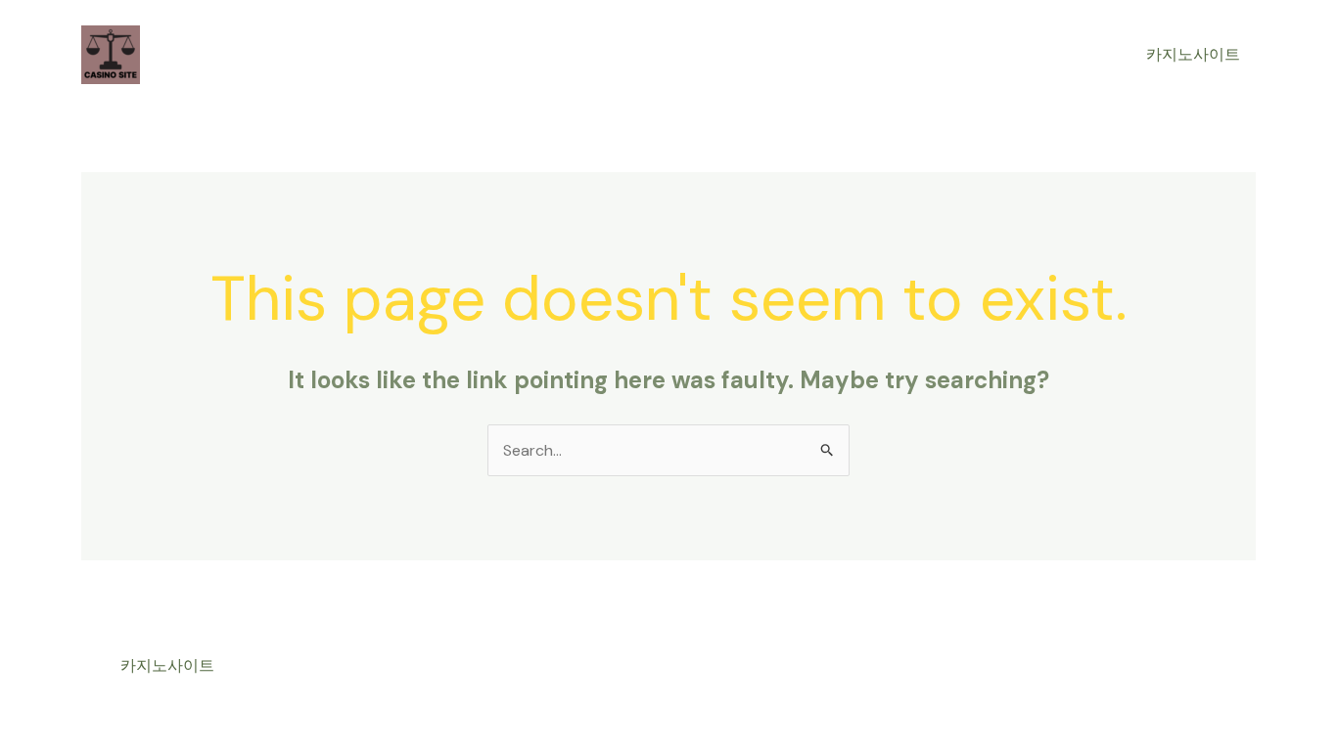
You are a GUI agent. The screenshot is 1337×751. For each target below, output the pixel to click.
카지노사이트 (1193, 54)
